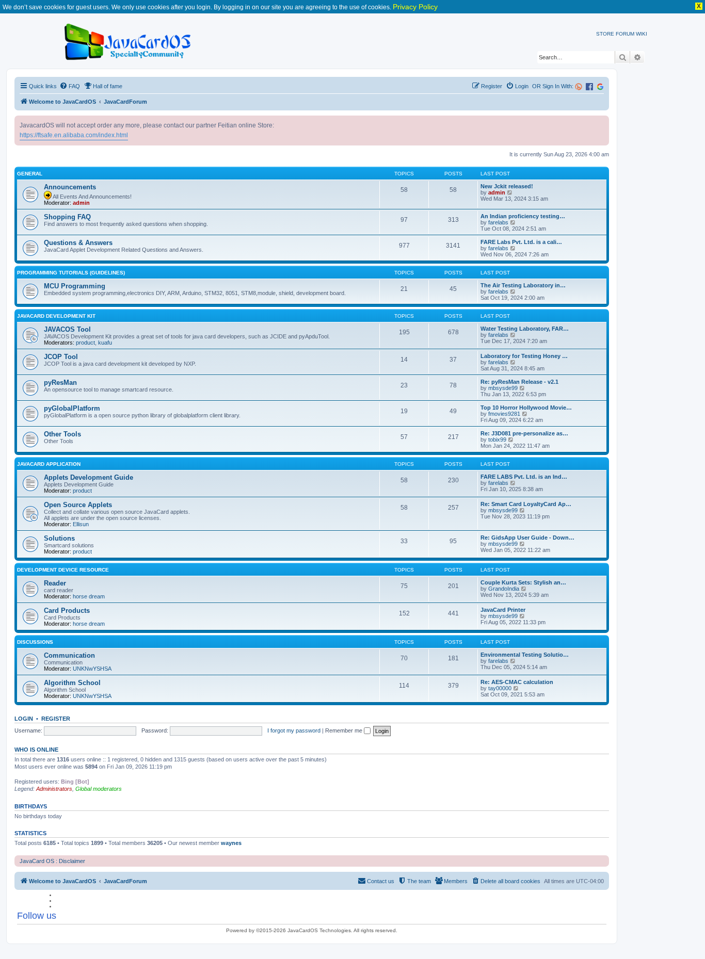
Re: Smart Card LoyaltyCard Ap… (525, 504)
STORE (605, 34)
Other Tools (62, 434)
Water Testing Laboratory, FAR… (524, 329)
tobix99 (497, 439)
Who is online (36, 749)
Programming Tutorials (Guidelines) (71, 272)
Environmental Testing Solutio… (524, 655)
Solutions (59, 538)
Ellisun (81, 524)
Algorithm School (72, 683)
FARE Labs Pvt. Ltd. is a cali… (521, 242)
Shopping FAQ (67, 217)
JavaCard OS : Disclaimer (52, 861)
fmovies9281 (504, 414)
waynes (231, 843)
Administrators (54, 789)
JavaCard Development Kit (56, 316)
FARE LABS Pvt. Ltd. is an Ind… (523, 477)
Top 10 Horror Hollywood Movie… (526, 407)
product (85, 342)
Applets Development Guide (88, 477)
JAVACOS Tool (67, 329)
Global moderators (98, 789)
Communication (69, 655)
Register (55, 719)
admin (81, 203)
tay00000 (499, 688)
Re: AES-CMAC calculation (516, 682)
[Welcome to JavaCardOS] (128, 40)
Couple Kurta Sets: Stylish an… (523, 582)
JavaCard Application (49, 464)
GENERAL (29, 173)
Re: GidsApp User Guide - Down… (527, 537)
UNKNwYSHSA (92, 668)
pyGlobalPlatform (72, 408)
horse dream (89, 596)
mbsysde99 (503, 388)
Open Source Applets (78, 505)
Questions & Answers (78, 243)
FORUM (625, 34)
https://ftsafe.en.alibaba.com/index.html (74, 135)
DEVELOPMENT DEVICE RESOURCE (63, 570)
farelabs (498, 222)
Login (23, 719)
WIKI (641, 34)
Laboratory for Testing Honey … (524, 356)
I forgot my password (294, 730)
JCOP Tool (61, 357)
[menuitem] (69, 86)
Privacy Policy (415, 7)
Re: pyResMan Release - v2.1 (519, 382)
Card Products (67, 610)
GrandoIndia (503, 589)
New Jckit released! (506, 186)
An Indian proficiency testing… (522, 216)
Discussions (35, 642)
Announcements (70, 187)
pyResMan (60, 382)
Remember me (344, 730)
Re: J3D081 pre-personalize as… (524, 433)
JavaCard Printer (502, 610)
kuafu (105, 342)
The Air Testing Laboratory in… (523, 285)
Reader (55, 583)
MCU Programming (74, 286)
